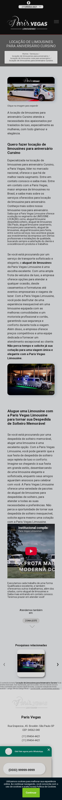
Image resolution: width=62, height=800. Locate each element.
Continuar (31, 792)
